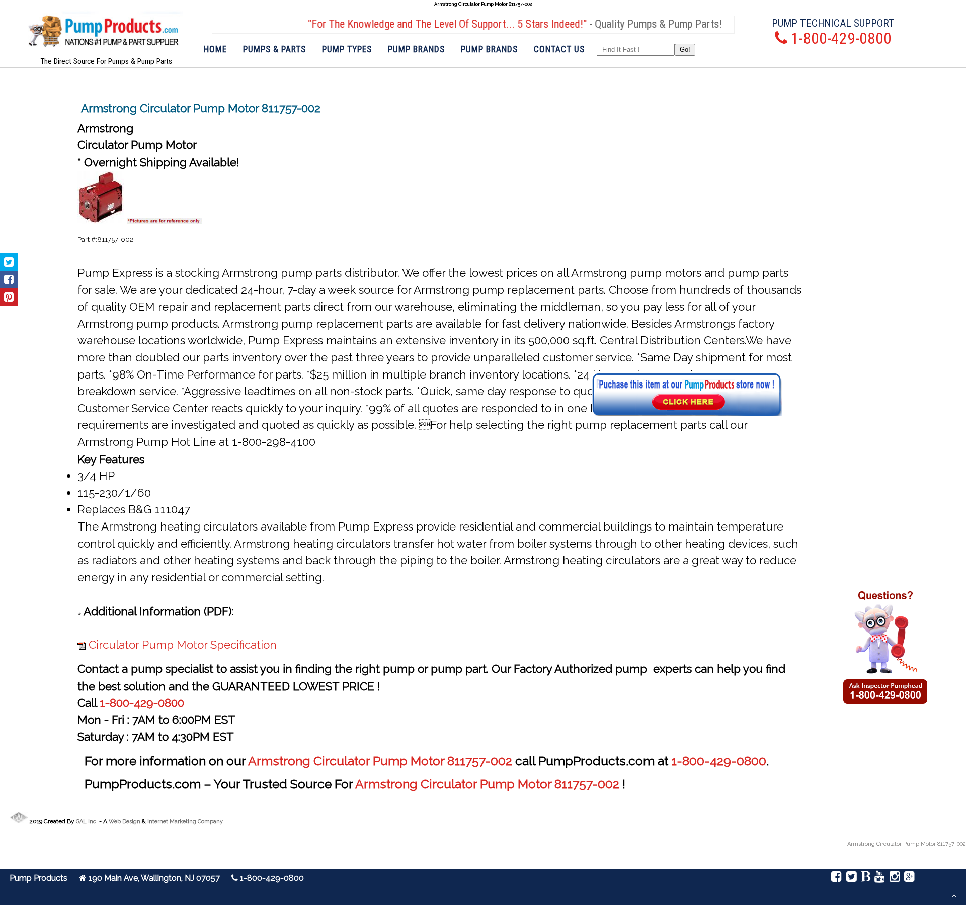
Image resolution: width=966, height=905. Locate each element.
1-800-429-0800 (142, 702)
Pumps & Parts (274, 49)
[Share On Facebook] (9, 279)
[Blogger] (865, 878)
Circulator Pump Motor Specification (183, 644)
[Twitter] (851, 878)
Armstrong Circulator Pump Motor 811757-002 (381, 760)
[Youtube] (879, 878)
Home (215, 49)
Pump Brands (416, 49)
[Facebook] (836, 878)
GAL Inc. (87, 821)
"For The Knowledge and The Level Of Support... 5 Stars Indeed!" (428, 24)
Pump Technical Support (833, 23)
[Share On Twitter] (9, 262)
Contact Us (559, 49)
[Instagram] (894, 878)
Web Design (124, 821)
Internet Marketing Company (185, 821)
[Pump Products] (103, 55)
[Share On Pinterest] (9, 297)
